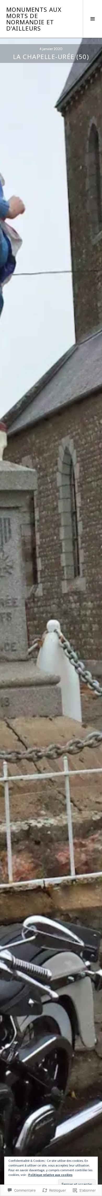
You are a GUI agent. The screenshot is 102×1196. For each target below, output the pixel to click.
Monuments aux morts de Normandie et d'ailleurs (33, 18)
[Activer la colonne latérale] (92, 19)
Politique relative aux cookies (50, 1175)
